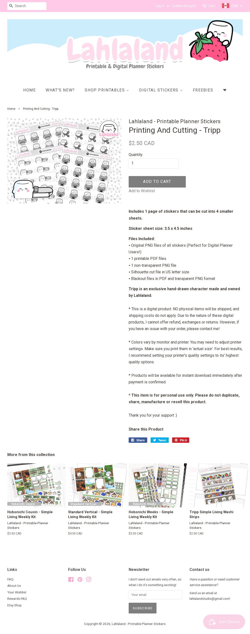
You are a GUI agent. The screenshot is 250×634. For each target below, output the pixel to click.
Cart (211, 6)
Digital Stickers (159, 90)
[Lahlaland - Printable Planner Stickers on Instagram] (88, 580)
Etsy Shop (14, 605)
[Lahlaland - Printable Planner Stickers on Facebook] (71, 580)
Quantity (136, 154)
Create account (184, 6)
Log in (159, 6)
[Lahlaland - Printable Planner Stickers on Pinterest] (80, 580)
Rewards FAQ (17, 599)
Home (29, 90)
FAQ (10, 579)
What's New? (60, 90)
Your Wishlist (16, 592)
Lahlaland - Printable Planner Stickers (139, 624)
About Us (14, 586)
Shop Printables (105, 90)
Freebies (203, 90)
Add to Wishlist (142, 191)
